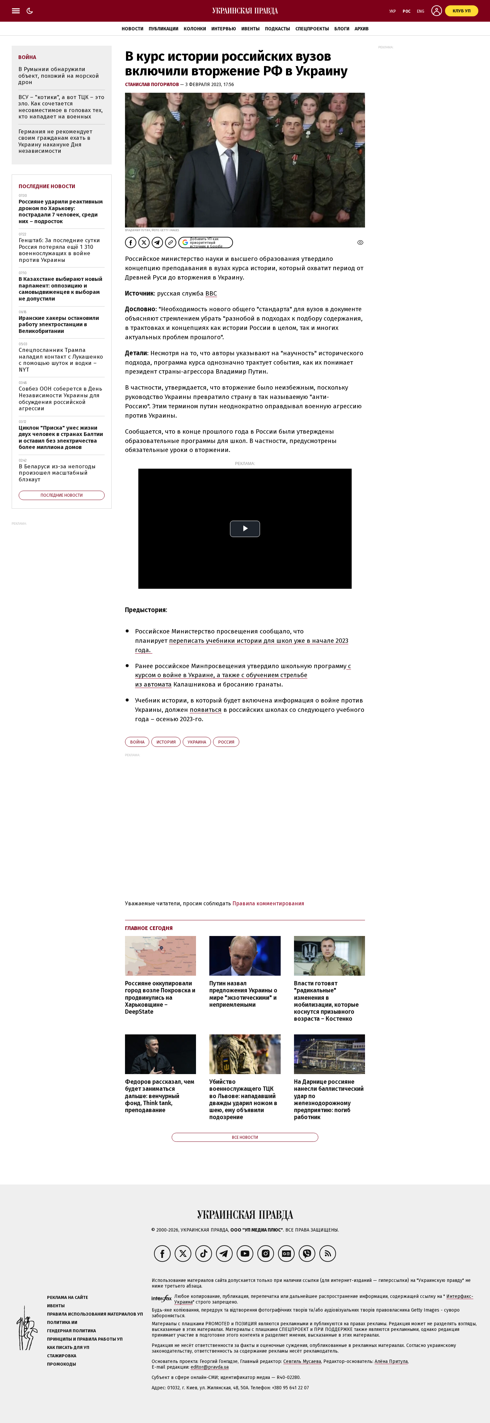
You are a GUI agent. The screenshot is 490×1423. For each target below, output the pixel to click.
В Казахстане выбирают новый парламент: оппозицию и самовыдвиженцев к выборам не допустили (60, 289)
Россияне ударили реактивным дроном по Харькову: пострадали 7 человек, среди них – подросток (61, 211)
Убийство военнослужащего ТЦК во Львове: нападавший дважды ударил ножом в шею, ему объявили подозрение (243, 1099)
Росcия (226, 742)
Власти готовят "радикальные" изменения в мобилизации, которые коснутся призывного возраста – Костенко (326, 1001)
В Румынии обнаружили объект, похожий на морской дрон (58, 76)
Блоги (341, 29)
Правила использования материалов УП (95, 1314)
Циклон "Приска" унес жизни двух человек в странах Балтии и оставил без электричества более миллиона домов (61, 437)
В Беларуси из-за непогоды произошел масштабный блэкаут (57, 473)
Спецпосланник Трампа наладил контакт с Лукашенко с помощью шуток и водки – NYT (61, 360)
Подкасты (277, 29)
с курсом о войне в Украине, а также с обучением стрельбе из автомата (243, 675)
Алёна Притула (391, 1361)
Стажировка (61, 1355)
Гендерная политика (71, 1330)
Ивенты (250, 29)
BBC (211, 293)
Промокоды (61, 1364)
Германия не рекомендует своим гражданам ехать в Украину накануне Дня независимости (55, 141)
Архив (362, 29)
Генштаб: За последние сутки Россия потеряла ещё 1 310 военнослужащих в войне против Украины (59, 250)
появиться (206, 710)
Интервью (223, 29)
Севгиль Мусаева (302, 1361)
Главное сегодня (149, 928)
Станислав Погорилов (152, 84)
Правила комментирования (268, 903)
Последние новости (47, 186)
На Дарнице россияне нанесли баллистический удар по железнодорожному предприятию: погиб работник (329, 1099)
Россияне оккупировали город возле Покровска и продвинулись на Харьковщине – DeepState (160, 997)
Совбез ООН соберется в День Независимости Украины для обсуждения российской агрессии (60, 398)
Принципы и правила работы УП (85, 1339)
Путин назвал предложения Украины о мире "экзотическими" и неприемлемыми (243, 994)
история (166, 742)
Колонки (195, 29)
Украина (197, 742)
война (137, 742)
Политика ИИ (62, 1322)
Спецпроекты (312, 29)
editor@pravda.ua (210, 1367)
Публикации (163, 29)
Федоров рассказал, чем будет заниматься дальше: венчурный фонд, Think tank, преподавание (159, 1096)
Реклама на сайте (67, 1297)
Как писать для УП (68, 1347)
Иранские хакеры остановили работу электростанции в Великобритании (59, 325)
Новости (132, 29)
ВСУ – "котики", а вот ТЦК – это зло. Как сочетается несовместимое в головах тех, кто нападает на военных (61, 107)
